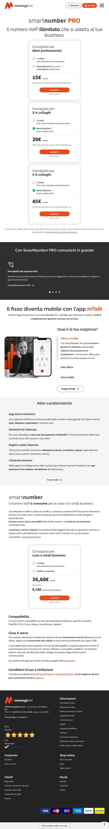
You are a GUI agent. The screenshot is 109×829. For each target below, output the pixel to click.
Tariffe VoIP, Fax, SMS (13, 794)
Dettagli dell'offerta (31, 536)
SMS (70, 759)
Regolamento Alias (67, 715)
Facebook (64, 785)
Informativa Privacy (67, 703)
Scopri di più (53, 479)
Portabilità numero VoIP (19, 285)
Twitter (63, 790)
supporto (39, 677)
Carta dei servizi (66, 720)
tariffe (78, 533)
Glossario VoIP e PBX (13, 790)
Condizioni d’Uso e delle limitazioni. (61, 232)
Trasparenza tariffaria (68, 728)
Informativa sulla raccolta (54, 825)
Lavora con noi (10, 764)
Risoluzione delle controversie (72, 741)
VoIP (61, 759)
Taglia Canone (65, 768)
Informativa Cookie (67, 707)
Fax (65, 759)
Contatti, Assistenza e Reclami (17, 785)
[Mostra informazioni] (62, 66)
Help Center (69, 660)
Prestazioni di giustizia (69, 737)
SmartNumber (46, 674)
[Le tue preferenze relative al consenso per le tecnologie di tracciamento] (104, 824)
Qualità (62, 724)
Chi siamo (8, 759)
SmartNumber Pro (64, 674)
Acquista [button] (54, 89)
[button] (73, 5)
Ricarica (8, 798)
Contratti (63, 732)
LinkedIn (63, 781)
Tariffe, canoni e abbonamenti (71, 745)
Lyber (62, 764)
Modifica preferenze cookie (71, 711)
